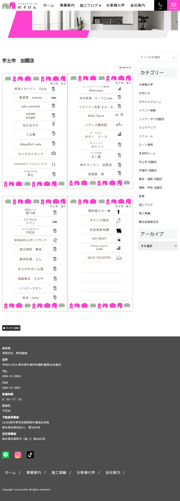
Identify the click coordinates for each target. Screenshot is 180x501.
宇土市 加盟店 (12, 328)
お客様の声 (115, 5)
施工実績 (59, 472)
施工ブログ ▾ (90, 5)
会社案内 (137, 5)
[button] (174, 57)
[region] (105, 20)
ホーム (48, 5)
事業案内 (67, 5)
